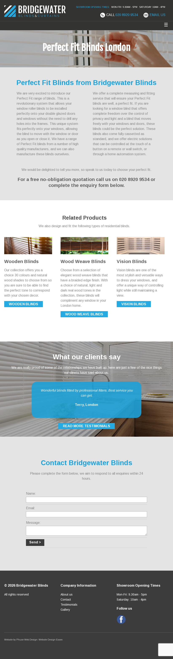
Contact (66, 599)
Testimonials (69, 604)
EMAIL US (157, 15)
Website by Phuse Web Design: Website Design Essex (33, 639)
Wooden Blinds (23, 304)
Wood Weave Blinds (84, 314)
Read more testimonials (86, 426)
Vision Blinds (133, 304)
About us (67, 594)
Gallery (65, 609)
